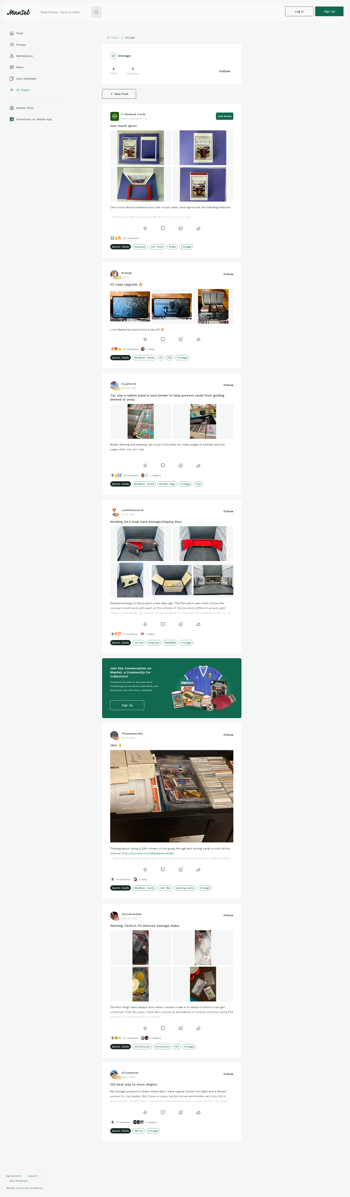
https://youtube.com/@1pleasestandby (147, 853)
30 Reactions (131, 238)
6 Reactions (123, 879)
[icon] (145, 228)
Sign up (329, 11)
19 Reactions (130, 475)
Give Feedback (19, 1180)
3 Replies (155, 1038)
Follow (224, 71)
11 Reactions (130, 634)
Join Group (225, 116)
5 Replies (151, 1122)
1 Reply (150, 349)
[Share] (198, 228)
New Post (121, 94)
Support (33, 1176)
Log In (299, 11)
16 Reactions (130, 1038)
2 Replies (155, 475)
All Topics (113, 37)
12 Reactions (130, 349)
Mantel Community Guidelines (24, 1188)
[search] (96, 12)
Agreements (13, 1176)
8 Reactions (123, 1122)
